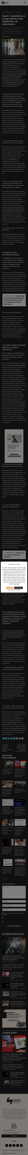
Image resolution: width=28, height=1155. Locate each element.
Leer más (16, 584)
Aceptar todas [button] (9, 587)
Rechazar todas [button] (18, 587)
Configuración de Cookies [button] (14, 590)
